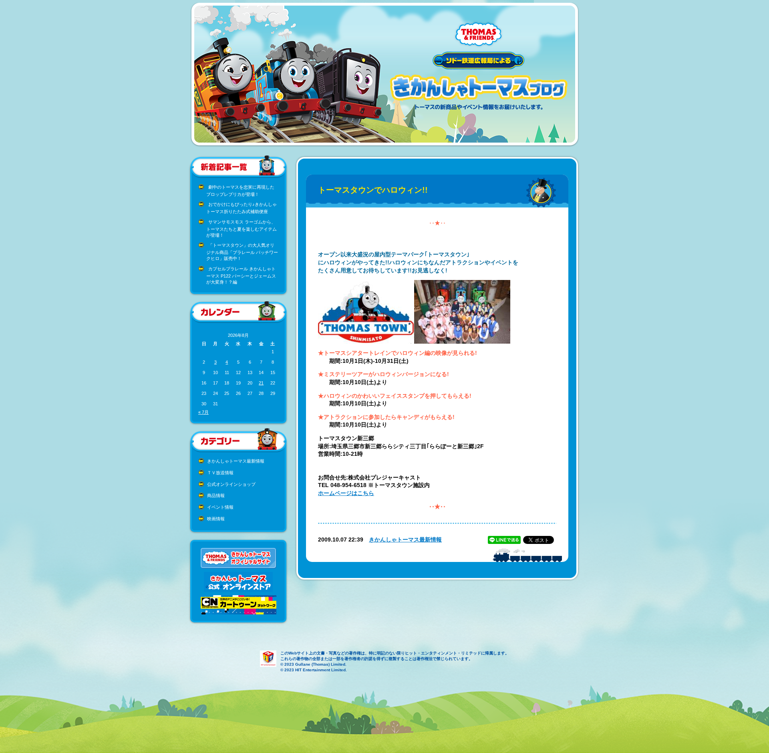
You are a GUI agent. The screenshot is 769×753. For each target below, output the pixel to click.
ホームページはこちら (346, 493)
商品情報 (216, 495)
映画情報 (216, 518)
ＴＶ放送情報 (220, 472)
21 (261, 383)
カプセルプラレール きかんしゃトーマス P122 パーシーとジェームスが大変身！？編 (241, 275)
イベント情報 (220, 507)
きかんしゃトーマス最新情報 (235, 461)
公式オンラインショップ (231, 484)
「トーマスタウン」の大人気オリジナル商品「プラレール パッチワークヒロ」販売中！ (242, 252)
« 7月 (203, 412)
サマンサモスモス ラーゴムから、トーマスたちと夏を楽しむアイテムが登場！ (241, 228)
